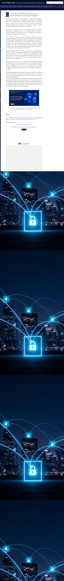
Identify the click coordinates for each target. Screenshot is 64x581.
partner (25, 127)
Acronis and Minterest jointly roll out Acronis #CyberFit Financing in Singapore (24, 14)
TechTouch (20, 6)
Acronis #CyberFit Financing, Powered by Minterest (27, 23)
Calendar (26, 6)
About (14, 6)
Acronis (17, 127)
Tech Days (31, 6)
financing (21, 127)
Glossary (38, 6)
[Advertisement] (50, 36)
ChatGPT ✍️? (44, 6)
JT (30, 124)
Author (50, 6)
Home (10, 6)
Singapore (34, 127)
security (29, 127)
